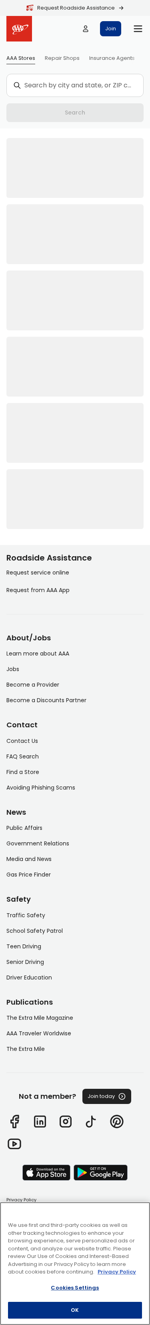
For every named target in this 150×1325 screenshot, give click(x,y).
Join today (101, 1096)
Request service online (37, 573)
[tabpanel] (75, 333)
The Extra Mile (25, 1049)
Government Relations (37, 843)
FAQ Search (22, 756)
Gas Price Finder (28, 875)
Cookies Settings (75, 1287)
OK (75, 1310)
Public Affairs (24, 828)
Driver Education (29, 977)
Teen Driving (23, 946)
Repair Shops (62, 58)
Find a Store (22, 772)
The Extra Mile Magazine (39, 1018)
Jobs (12, 669)
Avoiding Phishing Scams (40, 788)
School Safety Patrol (34, 931)
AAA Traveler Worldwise (38, 1033)
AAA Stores (20, 58)
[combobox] (79, 85)
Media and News (29, 859)
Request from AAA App (38, 590)
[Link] (14, 1122)
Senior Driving (25, 962)
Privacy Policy (21, 1200)
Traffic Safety (25, 915)
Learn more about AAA (37, 654)
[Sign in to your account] (86, 29)
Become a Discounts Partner (46, 700)
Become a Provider (32, 685)
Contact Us (22, 741)
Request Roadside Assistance (76, 8)
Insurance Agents (112, 58)
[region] (75, 1263)
